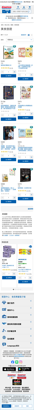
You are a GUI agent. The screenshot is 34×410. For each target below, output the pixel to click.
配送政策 (26, 391)
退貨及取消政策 (17, 391)
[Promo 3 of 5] (17, 289)
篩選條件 (23, 35)
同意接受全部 (6, 406)
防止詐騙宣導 (18, 354)
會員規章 (8, 391)
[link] (8, 59)
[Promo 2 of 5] (15, 289)
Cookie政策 (8, 389)
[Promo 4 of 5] (18, 289)
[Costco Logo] (7, 7)
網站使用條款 (16, 388)
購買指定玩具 (18, 2)
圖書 (12, 25)
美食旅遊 (16, 25)
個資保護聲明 (26, 389)
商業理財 (17, 235)
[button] (29, 11)
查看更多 (17, 406)
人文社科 (11, 235)
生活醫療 (5, 235)
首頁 (2, 25)
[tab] (17, 302)
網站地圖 (8, 388)
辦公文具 (7, 25)
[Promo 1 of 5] (13, 289)
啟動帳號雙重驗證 (19, 356)
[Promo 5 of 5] (20, 289)
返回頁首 (30, 209)
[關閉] (32, 18)
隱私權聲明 (25, 388)
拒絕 (27, 406)
